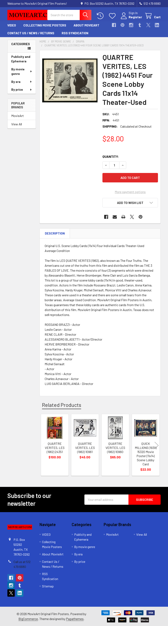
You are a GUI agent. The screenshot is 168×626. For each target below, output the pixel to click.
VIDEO (11, 25)
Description (55, 233)
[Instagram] (131, 25)
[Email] (114, 217)
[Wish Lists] (113, 16)
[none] (70, 80)
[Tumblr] (139, 25)
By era (15, 82)
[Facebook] (114, 25)
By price (17, 89)
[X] (148, 25)
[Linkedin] (157, 25)
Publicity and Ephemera (20, 59)
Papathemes (75, 619)
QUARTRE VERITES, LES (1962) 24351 (55, 448)
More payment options (130, 192)
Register (135, 17)
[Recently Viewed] (101, 16)
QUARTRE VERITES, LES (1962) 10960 (115, 448)
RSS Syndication (75, 33)
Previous (44, 445)
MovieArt (17, 116)
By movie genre (18, 71)
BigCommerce (28, 619)
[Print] (123, 217)
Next (156, 445)
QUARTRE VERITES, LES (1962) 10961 (85, 448)
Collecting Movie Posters (44, 25)
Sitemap (48, 586)
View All (16, 124)
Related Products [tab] (61, 405)
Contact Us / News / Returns (30, 33)
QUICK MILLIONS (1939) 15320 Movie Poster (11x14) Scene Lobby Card (146, 454)
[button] (130, 202)
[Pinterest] (122, 25)
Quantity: (110, 156)
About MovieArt (86, 25)
